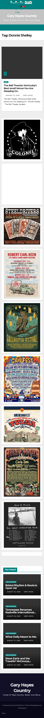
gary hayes (28, 95)
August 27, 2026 (14, 640)
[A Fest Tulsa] (22, 424)
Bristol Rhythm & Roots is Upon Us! (21, 587)
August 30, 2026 (14, 592)
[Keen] (22, 274)
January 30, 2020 (12, 95)
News (6, 82)
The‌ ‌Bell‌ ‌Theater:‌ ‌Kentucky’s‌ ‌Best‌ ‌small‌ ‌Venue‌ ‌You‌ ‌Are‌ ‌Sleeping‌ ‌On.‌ (20, 88)
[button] (33, 28)
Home (3, 713)
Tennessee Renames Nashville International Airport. (19, 612)
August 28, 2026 (14, 616)
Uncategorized (11, 582)
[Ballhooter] (22, 327)
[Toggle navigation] (40, 27)
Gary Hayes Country (22, 16)
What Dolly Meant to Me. (21, 636)
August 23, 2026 (14, 665)
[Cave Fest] (22, 379)
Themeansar (22, 708)
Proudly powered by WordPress (13, 705)
